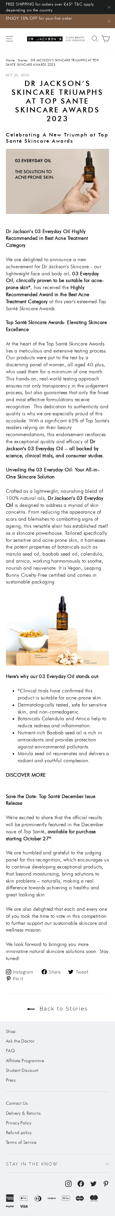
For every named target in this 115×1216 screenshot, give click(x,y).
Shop (11, 1031)
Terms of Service (21, 1142)
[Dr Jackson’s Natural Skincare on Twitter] (93, 1183)
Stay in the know (32, 1164)
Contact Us (17, 1103)
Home (10, 60)
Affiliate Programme (25, 1060)
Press (11, 1080)
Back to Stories (62, 1009)
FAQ (10, 1050)
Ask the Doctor (20, 1041)
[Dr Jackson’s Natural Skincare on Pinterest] (106, 1183)
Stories (22, 60)
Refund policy (19, 1132)
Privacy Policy (18, 1123)
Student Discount (22, 1070)
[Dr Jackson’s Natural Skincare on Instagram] (68, 1183)
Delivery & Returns (23, 1113)
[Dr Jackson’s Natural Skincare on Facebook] (81, 1183)
